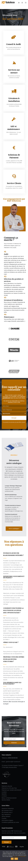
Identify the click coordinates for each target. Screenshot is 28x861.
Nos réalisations (6, 814)
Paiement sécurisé (7, 786)
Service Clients (14, 183)
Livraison (4, 796)
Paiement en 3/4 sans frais (9, 788)
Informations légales (7, 820)
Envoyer (6, 842)
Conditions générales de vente (10, 822)
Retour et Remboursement (9, 798)
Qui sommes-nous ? (7, 810)
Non (16, 858)
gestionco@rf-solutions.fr (13, 761)
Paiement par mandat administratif (11, 790)
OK (12, 858)
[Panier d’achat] (22, 2)
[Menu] (25, 2)
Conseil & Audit (13, 44)
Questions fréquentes (8, 808)
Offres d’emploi (6, 816)
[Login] (18, 2)
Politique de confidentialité (19, 856)
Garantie (4, 794)
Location (4, 792)
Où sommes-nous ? (7, 812)
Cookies (4, 818)
